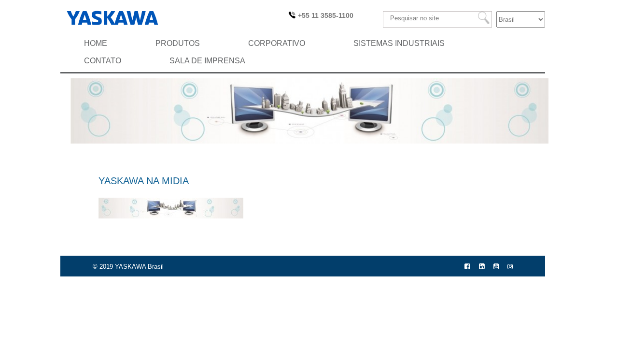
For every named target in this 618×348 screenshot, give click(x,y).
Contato (102, 61)
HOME (95, 43)
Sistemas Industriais (399, 43)
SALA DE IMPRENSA (207, 61)
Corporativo (276, 43)
